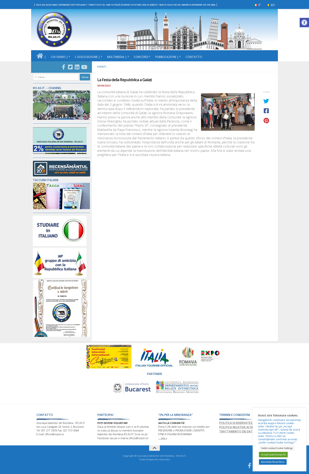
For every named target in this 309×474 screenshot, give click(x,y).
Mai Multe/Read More (273, 461)
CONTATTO (194, 57)
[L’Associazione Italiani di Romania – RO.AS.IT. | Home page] (54, 29)
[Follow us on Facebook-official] (63, 67)
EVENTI (101, 66)
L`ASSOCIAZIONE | (87, 57)
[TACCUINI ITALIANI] (61, 208)
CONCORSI (141, 57)
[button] (304, 22)
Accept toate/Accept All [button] (273, 454)
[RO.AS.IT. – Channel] (61, 119)
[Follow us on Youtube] (84, 67)
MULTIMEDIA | (117, 57)
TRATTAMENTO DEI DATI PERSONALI (244, 431)
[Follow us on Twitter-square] (70, 67)
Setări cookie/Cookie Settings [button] (277, 448)
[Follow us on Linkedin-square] (77, 67)
